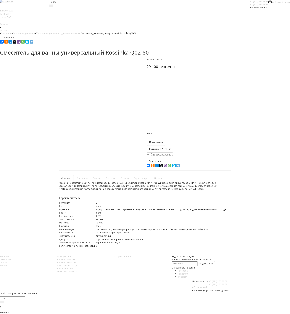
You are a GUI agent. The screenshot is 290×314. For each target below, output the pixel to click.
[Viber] (19, 42)
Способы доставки (67, 262)
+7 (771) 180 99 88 (259, 1)
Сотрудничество (123, 256)
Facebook (183, 270)
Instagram (183, 273)
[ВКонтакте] (2, 42)
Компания (5, 256)
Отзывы (4, 262)
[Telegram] (31, 42)
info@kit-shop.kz (200, 287)
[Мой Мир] (10, 42)
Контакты (5, 265)
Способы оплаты (66, 259)
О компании (6, 259)
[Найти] (51, 6)
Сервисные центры (67, 268)
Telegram (182, 276)
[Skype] (27, 42)
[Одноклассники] (6, 42)
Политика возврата (67, 271)
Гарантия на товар (67, 265)
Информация (64, 256)
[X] (14, 42)
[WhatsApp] (23, 42)
